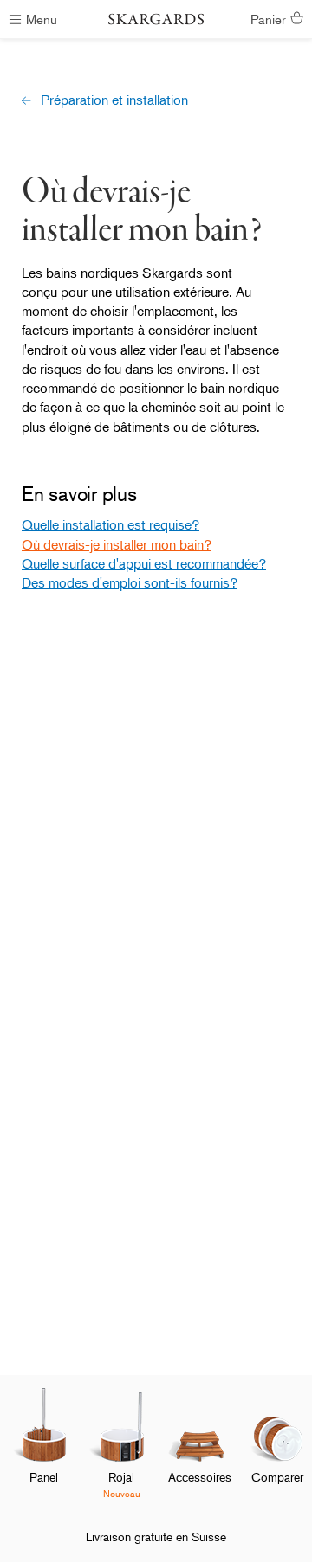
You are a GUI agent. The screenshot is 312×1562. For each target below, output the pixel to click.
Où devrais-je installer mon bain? (116, 544)
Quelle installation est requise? (110, 524)
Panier (268, 18)
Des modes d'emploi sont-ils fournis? (129, 582)
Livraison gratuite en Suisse (156, 1536)
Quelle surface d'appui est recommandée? (144, 563)
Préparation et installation (114, 99)
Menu (41, 18)
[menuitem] (43, 1449)
